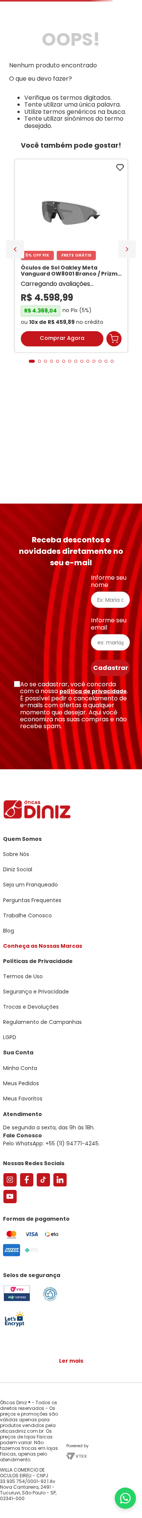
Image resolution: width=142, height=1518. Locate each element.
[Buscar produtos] (131, 58)
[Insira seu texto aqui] (14, 1326)
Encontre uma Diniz (72, 6)
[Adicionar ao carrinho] (114, 414)
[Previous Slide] (15, 323)
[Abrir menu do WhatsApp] (125, 1498)
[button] (32, 436)
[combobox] (71, 58)
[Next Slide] (127, 323)
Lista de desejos (121, 28)
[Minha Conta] (104, 28)
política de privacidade (93, 691)
